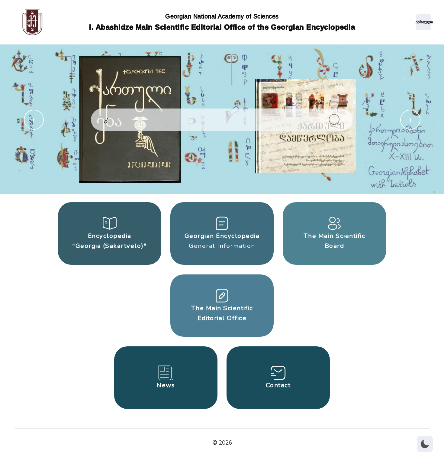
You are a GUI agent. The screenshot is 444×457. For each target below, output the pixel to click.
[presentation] (34, 120)
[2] (334, 120)
